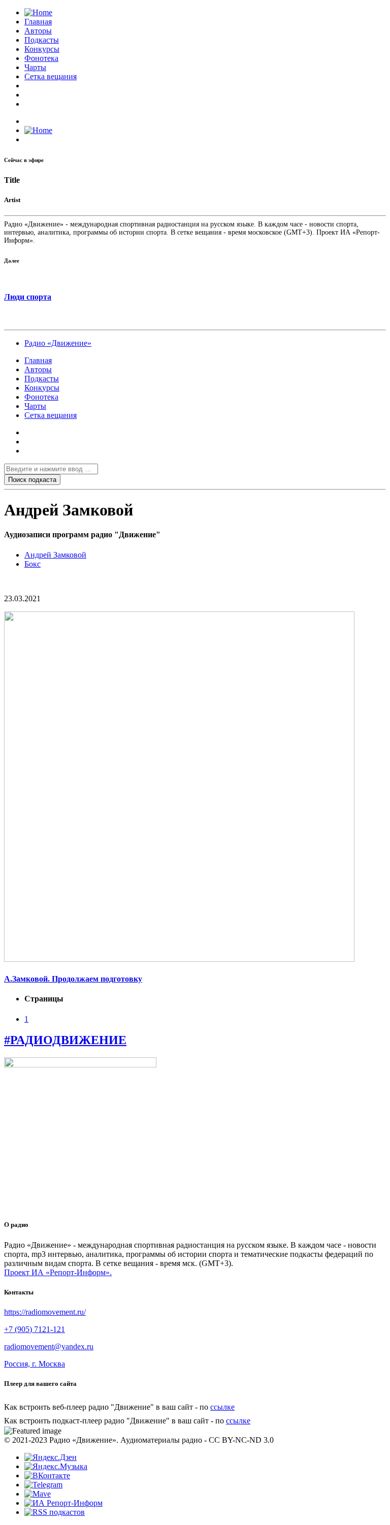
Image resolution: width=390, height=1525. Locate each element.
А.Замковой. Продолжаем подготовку (73, 979)
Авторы (38, 30)
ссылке (222, 1407)
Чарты (35, 67)
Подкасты (41, 40)
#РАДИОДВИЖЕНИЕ (65, 1040)
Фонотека (41, 58)
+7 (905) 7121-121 (34, 1329)
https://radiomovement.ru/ (45, 1312)
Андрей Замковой (55, 554)
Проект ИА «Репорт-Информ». (58, 1272)
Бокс (32, 564)
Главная (38, 21)
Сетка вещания (50, 76)
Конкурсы (41, 49)
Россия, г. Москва (34, 1363)
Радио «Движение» (57, 343)
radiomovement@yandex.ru (48, 1346)
